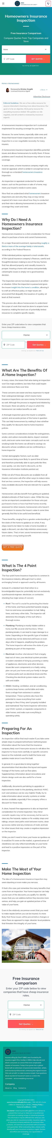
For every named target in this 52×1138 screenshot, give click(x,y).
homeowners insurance (32, 172)
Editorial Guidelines (11, 103)
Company (10, 1084)
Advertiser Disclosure (41, 97)
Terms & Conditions (24, 1107)
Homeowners (13, 83)
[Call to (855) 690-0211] (48, 3)
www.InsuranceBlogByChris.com (18, 1102)
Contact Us (22, 1088)
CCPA (34, 1107)
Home (4, 83)
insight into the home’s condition (25, 287)
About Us (8, 1088)
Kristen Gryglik (27, 89)
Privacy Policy (37, 1105)
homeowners (35, 193)
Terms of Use (43, 65)
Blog (15, 1088)
